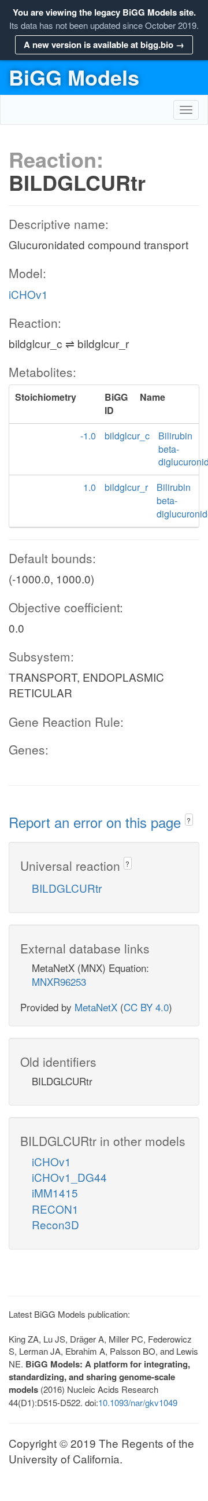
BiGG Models (74, 77)
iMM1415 (55, 1192)
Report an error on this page (97, 822)
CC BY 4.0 (146, 1007)
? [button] (189, 820)
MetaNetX (96, 1007)
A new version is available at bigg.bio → (104, 44)
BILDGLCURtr (67, 888)
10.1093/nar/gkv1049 (137, 1402)
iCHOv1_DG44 (69, 1177)
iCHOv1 (28, 294)
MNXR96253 (59, 981)
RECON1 (55, 1209)
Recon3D (55, 1224)
